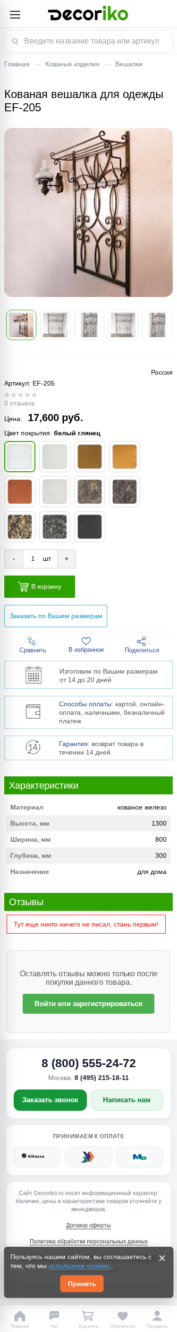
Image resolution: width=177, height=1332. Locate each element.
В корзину (46, 586)
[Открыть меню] (15, 15)
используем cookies (80, 1265)
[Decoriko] (88, 14)
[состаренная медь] (124, 491)
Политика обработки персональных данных (89, 1241)
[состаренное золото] (19, 526)
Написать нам (127, 1100)
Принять (82, 1283)
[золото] (124, 456)
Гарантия (73, 743)
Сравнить (32, 650)
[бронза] (89, 456)
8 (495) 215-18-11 (102, 1077)
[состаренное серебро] (54, 526)
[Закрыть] (162, 1258)
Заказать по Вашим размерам (55, 616)
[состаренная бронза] (89, 491)
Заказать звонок (50, 1100)
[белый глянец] (19, 456)
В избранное (86, 649)
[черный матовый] (89, 526)
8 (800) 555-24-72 (89, 1063)
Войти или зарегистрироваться (88, 1003)
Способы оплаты (85, 704)
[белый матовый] (54, 456)
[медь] (19, 491)
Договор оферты (88, 1225)
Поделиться (142, 650)
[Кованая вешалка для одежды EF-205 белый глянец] (88, 212)
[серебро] (54, 491)
